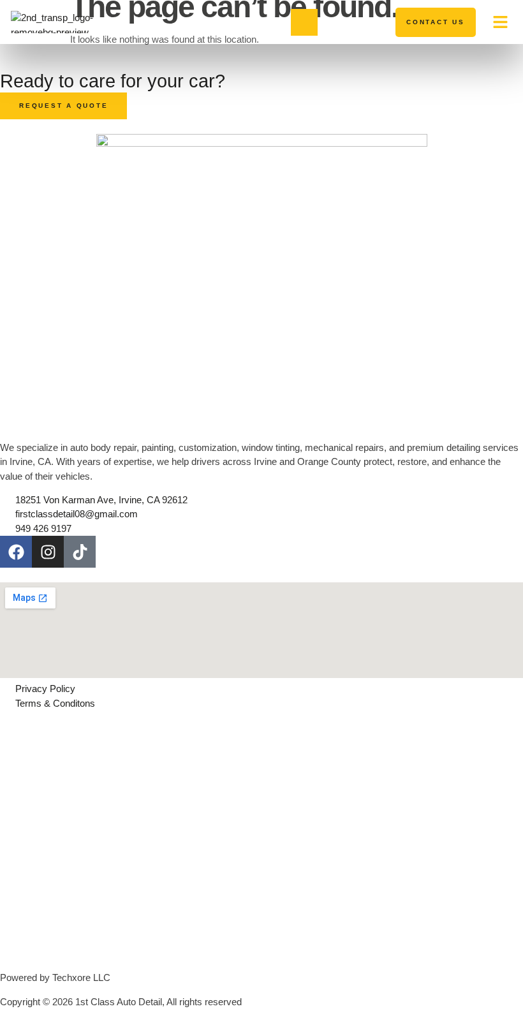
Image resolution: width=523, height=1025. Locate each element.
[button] (501, 22)
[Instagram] (48, 552)
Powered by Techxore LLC (55, 977)
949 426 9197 (355, 21)
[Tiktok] (80, 552)
